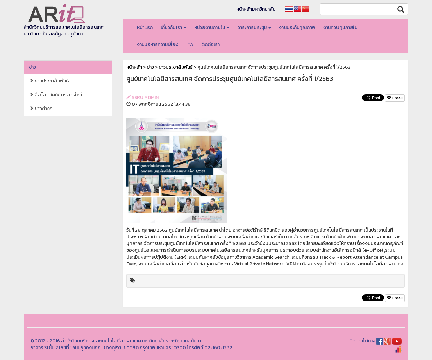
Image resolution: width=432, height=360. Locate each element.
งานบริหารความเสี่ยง (157, 44)
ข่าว (32, 67)
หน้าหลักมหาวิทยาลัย (256, 9)
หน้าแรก (145, 27)
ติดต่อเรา (210, 44)
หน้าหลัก (134, 67)
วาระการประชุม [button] (253, 27)
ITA (189, 44)
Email (397, 98)
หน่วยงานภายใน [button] (210, 27)
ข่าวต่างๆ (43, 108)
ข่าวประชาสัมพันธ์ (51, 81)
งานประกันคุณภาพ (297, 27)
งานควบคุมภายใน (340, 27)
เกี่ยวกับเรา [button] (172, 27)
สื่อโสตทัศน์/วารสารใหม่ (58, 94)
